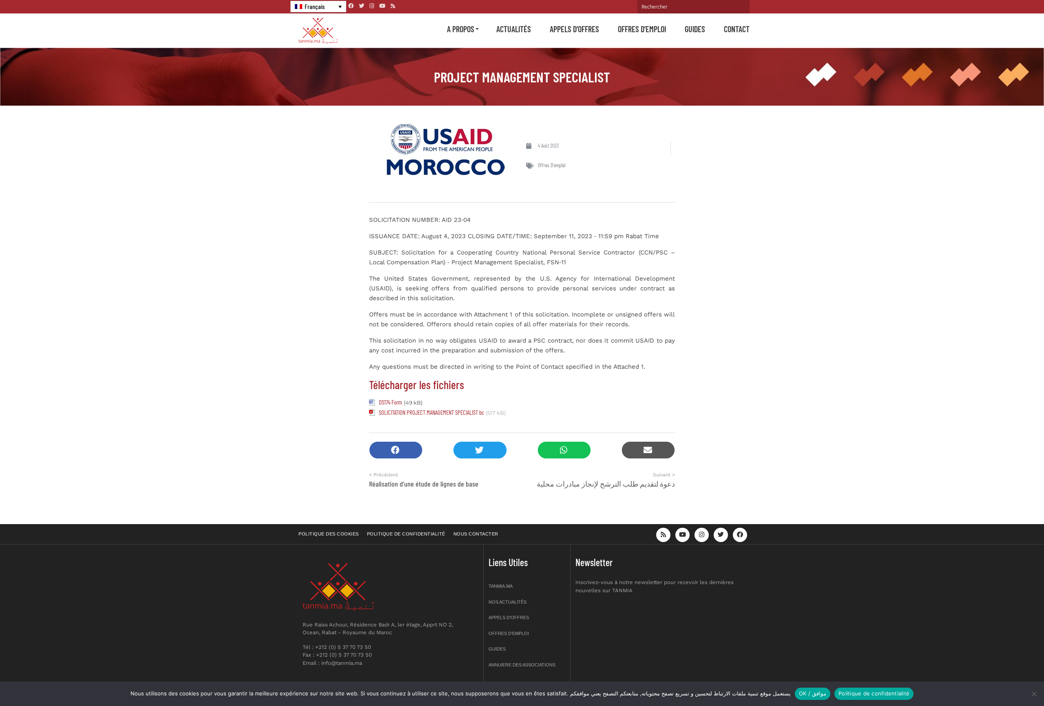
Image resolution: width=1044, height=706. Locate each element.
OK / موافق (812, 693)
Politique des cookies (329, 533)
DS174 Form (390, 402)
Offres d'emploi (552, 165)
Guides (695, 29)
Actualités (513, 29)
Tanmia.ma (501, 586)
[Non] (1034, 694)
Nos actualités (507, 602)
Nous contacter (475, 533)
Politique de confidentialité (406, 533)
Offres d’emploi (642, 29)
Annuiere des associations (522, 664)
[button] (395, 450)
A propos (460, 29)
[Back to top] (1009, 680)
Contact (737, 29)
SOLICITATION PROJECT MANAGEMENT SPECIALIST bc (431, 412)
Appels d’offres (574, 29)
